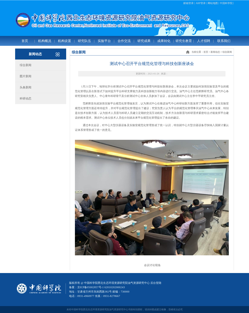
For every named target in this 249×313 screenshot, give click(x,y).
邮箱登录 (188, 3)
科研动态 (25, 98)
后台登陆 (155, 282)
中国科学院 (226, 3)
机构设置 (64, 41)
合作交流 (124, 41)
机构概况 (44, 41)
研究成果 (144, 41)
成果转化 (163, 41)
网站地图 (213, 3)
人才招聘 (203, 41)
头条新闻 (25, 87)
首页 (25, 41)
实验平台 (104, 41)
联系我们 (223, 41)
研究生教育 (184, 41)
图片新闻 (25, 76)
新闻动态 (215, 52)
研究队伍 (84, 41)
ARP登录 (201, 3)
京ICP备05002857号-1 (90, 287)
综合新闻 (227, 52)
